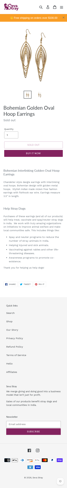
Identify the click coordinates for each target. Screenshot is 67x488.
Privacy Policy (14, 338)
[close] (63, 17)
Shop (9, 321)
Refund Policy (14, 346)
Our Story (12, 329)
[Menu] (61, 6)
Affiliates (11, 372)
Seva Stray (38, 477)
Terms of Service (16, 355)
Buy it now (33, 153)
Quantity (8, 129)
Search (10, 312)
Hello (9, 363)
